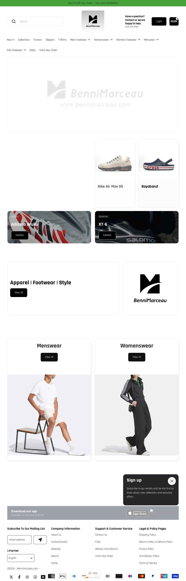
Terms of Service (148, 563)
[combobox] (39, 21)
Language (13, 550)
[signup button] (40, 539)
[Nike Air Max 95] (115, 159)
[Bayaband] (159, 159)
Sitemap (55, 549)
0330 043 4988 (131, 26)
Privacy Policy (146, 549)
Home (54, 563)
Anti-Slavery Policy (149, 556)
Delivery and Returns (106, 549)
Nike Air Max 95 (110, 186)
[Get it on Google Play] (162, 512)
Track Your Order (104, 556)
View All (19, 292)
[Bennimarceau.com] (93, 22)
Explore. (19, 147)
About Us (56, 535)
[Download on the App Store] (137, 512)
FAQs (97, 542)
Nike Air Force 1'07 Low (68, 188)
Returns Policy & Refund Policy (156, 542)
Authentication (59, 542)
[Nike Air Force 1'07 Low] (71, 159)
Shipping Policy (147, 535)
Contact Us (101, 535)
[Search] (13, 21)
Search (55, 556)
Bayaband (149, 186)
